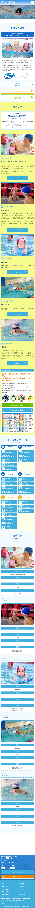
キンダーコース (17, 229)
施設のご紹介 (22, 883)
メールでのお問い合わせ (17, 872)
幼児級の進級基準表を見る (17, 405)
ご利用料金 (21, 886)
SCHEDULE (17, 91)
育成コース (17, 363)
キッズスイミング (6, 889)
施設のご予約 (5, 886)
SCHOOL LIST (17, 97)
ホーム (2, 21)
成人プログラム (5, 891)
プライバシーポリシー (16, 898)
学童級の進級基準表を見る (17, 410)
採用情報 (3, 898)
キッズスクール (22, 889)
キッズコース (17, 272)
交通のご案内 (5, 894)
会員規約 (8, 898)
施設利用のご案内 (26, 898)
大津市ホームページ (5, 903)
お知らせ (21, 891)
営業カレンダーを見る (17, 877)
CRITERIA (17, 84)
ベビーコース (17, 177)
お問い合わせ (22, 894)
